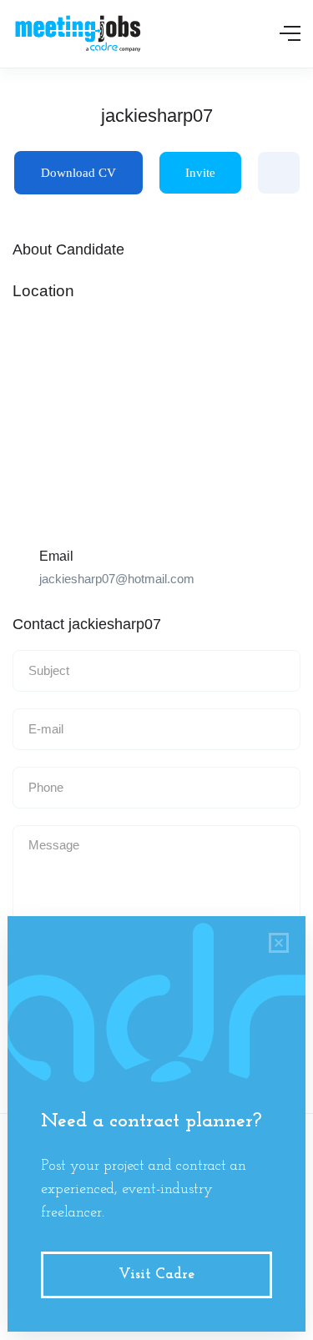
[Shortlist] (279, 173)
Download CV (78, 172)
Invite (200, 172)
